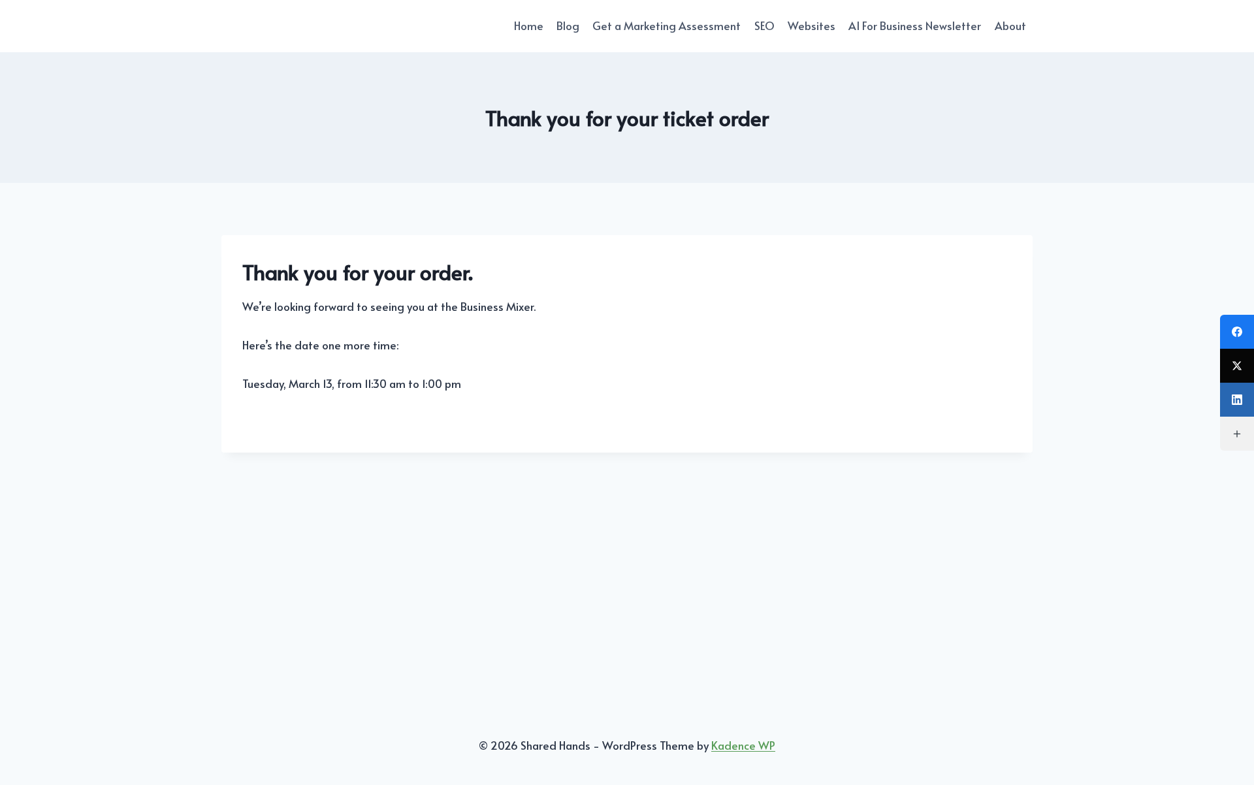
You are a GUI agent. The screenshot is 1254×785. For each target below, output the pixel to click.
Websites (811, 25)
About (1010, 25)
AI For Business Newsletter (914, 25)
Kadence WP (743, 745)
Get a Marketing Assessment (666, 25)
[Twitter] (1237, 366)
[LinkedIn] (1237, 400)
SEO (764, 25)
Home (528, 25)
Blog (567, 25)
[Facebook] (1237, 332)
